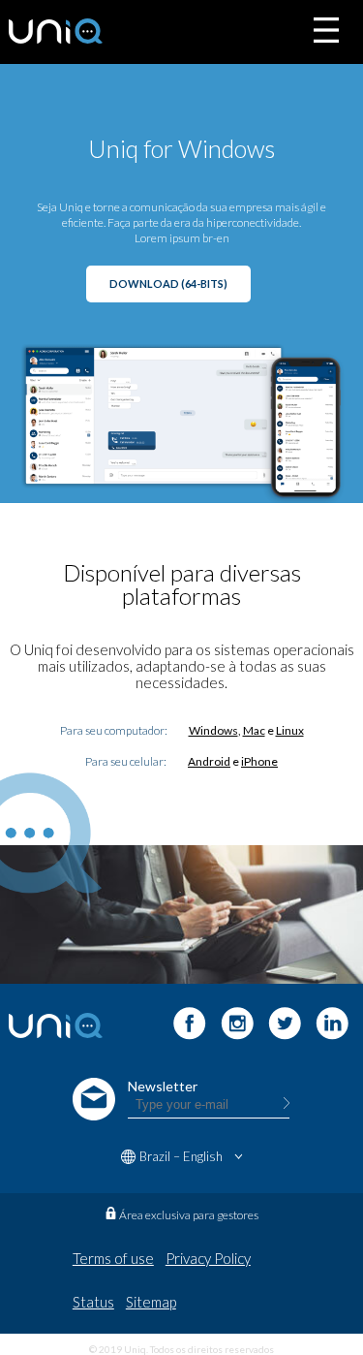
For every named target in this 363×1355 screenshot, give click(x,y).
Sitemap (151, 1301)
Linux (290, 730)
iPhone (259, 761)
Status (93, 1301)
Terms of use (113, 1258)
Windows (213, 730)
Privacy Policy (208, 1258)
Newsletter (162, 1086)
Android (209, 761)
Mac (254, 730)
